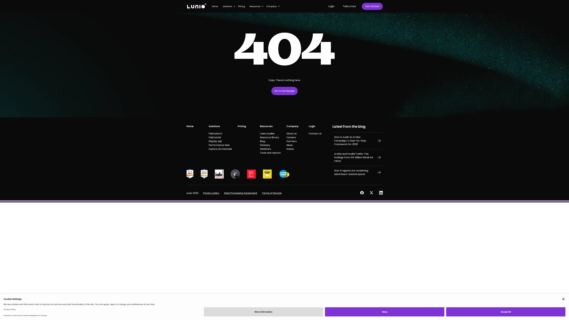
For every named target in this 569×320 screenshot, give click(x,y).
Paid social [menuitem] (215, 137)
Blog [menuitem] (262, 141)
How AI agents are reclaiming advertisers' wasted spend (351, 172)
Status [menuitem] (290, 149)
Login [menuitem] (312, 126)
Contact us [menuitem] (315, 133)
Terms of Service (272, 193)
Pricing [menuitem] (242, 126)
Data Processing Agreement (240, 193)
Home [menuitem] (190, 126)
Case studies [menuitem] (267, 133)
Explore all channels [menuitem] (220, 149)
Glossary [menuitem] (265, 145)
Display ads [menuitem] (215, 141)
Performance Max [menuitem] (219, 145)
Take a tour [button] (349, 6)
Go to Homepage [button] (284, 91)
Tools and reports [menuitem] (270, 153)
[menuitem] (216, 6)
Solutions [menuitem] (214, 126)
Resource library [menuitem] (269, 137)
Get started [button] (372, 6)
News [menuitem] (289, 145)
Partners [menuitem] (291, 141)
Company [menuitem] (271, 6)
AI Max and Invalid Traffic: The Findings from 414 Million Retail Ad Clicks (353, 157)
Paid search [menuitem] (215, 133)
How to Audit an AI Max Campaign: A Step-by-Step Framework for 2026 (350, 140)
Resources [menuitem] (255, 6)
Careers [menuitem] (291, 137)
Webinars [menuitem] (265, 149)
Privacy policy (211, 193)
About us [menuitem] (291, 133)
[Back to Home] (196, 6)
